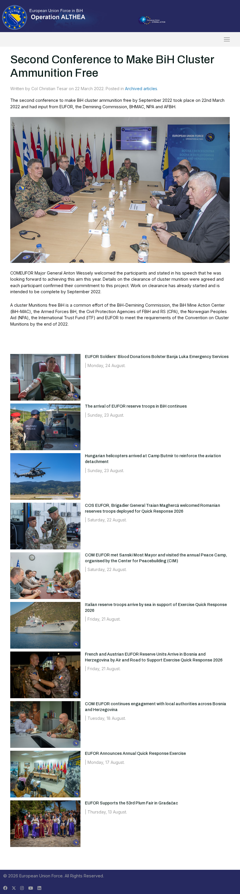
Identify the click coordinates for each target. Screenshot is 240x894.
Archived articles (141, 88)
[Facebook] (5, 888)
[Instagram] (22, 888)
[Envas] (44, 17)
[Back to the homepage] (120, 39)
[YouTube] (30, 888)
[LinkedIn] (39, 888)
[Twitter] (14, 888)
